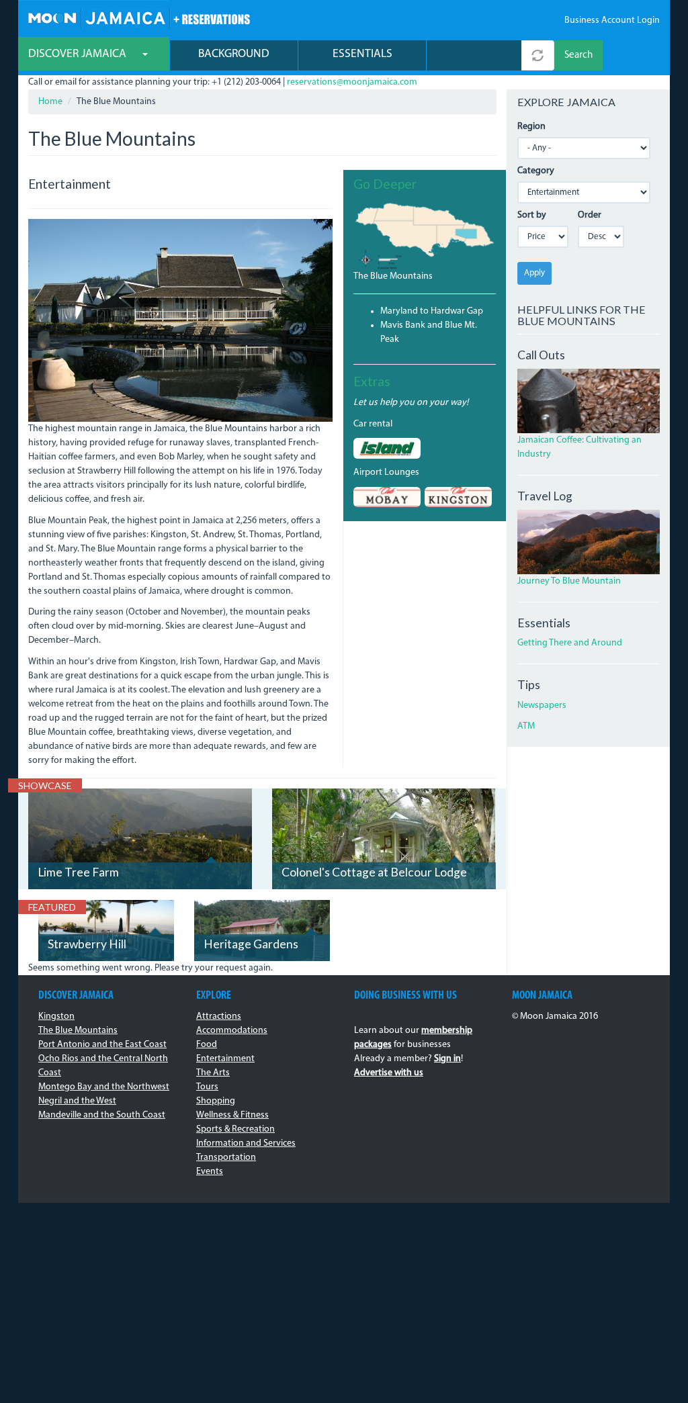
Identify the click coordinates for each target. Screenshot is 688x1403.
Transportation (226, 1157)
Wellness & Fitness (232, 1115)
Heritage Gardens (251, 944)
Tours (207, 1087)
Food (206, 1045)
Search (578, 55)
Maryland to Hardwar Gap (431, 311)
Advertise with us (388, 1073)
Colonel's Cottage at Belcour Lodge (374, 872)
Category (535, 171)
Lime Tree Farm (78, 872)
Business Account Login (612, 20)
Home (50, 102)
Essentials (362, 54)
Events (209, 1172)
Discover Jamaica (78, 54)
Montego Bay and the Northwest (103, 1087)
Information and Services (246, 1143)
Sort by (531, 215)
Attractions (218, 1016)
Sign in (447, 1059)
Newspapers (541, 705)
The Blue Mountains (393, 276)
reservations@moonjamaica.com (352, 82)
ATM (526, 726)
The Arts (213, 1073)
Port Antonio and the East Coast (102, 1045)
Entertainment (225, 1059)
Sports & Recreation (235, 1129)
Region (531, 127)
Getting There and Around (569, 643)
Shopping (215, 1101)
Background (233, 54)
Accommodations (231, 1031)
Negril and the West (77, 1101)
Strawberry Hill (87, 944)
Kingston (56, 1016)
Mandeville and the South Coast (101, 1115)
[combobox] (474, 55)
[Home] (138, 16)
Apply (534, 273)
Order (589, 215)
